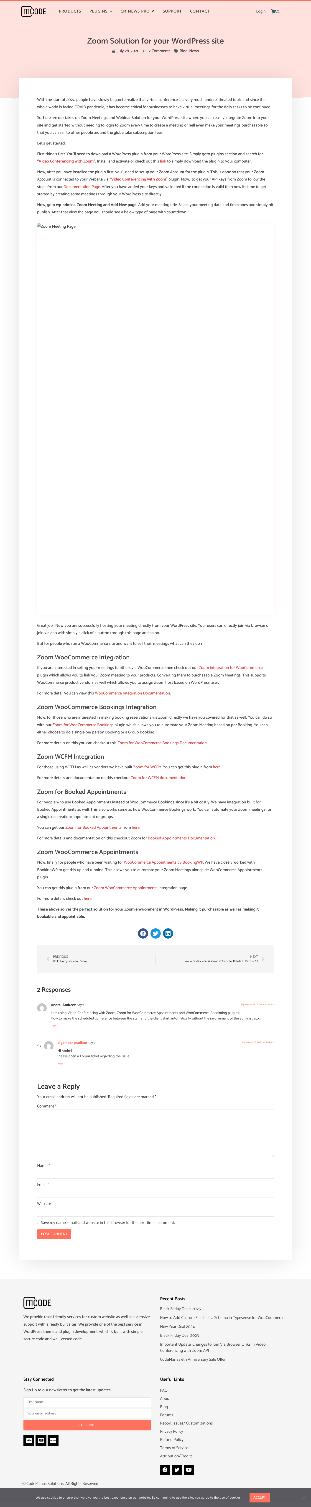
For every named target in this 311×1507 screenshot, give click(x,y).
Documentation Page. (82, 186)
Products (70, 11)
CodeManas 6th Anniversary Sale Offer (193, 1359)
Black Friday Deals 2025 (180, 1309)
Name (43, 1166)
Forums (166, 1415)
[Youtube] (189, 1470)
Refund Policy (172, 1439)
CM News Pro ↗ (138, 11)
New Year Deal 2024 (177, 1326)
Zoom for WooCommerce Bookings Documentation (162, 743)
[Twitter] (177, 1470)
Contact (200, 11)
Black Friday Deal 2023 (179, 1335)
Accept (259, 1497)
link (163, 161)
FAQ (164, 1390)
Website (44, 1204)
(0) (278, 11)
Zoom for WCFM (147, 767)
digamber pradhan (72, 1043)
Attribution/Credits (176, 1456)
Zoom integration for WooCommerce (231, 667)
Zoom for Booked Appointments (93, 827)
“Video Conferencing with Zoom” (66, 161)
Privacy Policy (171, 1431)
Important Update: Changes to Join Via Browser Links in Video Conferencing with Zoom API (213, 1347)
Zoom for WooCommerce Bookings (83, 725)
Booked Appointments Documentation (181, 838)
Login (261, 11)
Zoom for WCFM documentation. (159, 777)
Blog (184, 51)
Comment (46, 1106)
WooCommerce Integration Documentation (132, 693)
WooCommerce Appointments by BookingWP (163, 862)
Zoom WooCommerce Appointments (126, 888)
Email (43, 1185)
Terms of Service (174, 1448)
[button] (143, 933)
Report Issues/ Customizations (186, 1423)
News (194, 51)
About (165, 1398)
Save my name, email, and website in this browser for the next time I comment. (108, 1223)
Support (172, 11)
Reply (53, 1026)
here (217, 767)
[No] (304, 1497)
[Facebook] (165, 1470)
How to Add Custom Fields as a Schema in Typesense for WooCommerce (222, 1317)
